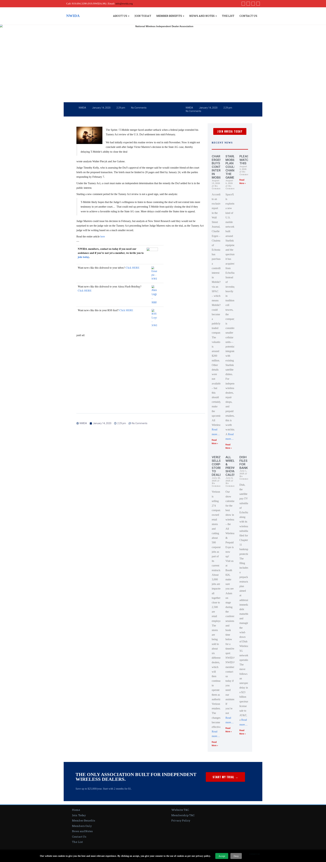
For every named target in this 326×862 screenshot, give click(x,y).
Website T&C (180, 809)
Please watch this (245, 159)
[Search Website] (258, 3)
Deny (236, 856)
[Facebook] (243, 3)
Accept (222, 856)
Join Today (142, 15)
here (102, 236)
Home (76, 809)
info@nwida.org (124, 3)
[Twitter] (248, 3)
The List (228, 15)
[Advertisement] (140, 366)
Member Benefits (169, 15)
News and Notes (202, 15)
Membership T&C (183, 815)
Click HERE (132, 267)
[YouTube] (253, 3)
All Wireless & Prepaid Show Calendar (233, 466)
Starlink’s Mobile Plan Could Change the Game (234, 166)
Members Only (82, 826)
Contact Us (248, 15)
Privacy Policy (180, 820)
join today (83, 257)
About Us (120, 15)
